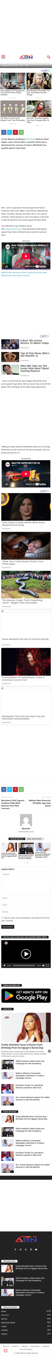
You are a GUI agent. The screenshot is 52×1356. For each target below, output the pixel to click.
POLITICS (5, 1315)
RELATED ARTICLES (17, 839)
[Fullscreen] (47, 965)
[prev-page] (24, 862)
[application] (26, 954)
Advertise (25, 1346)
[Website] (31, 1250)
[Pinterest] (15, 132)
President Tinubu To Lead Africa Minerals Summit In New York (29, 1086)
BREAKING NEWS (8, 1323)
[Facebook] (3, 132)
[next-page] (27, 862)
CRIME (4, 1326)
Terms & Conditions (26, 1349)
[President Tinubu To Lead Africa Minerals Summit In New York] (7, 1088)
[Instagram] (21, 1250)
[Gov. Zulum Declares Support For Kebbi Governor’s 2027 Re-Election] (7, 1100)
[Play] (4, 965)
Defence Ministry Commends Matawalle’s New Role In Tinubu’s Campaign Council (43, 855)
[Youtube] (36, 1250)
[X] (9, 132)
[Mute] (43, 965)
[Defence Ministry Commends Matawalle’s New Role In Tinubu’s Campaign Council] (43, 847)
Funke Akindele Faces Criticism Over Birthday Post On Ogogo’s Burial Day (9, 855)
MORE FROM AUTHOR (34, 839)
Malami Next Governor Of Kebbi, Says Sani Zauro (40, 803)
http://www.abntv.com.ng (26, 831)
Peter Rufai (30, 139)
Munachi (6, 65)
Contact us (15, 1346)
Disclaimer (46, 1346)
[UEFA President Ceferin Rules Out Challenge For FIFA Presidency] (26, 848)
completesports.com (13, 229)
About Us (6, 1346)
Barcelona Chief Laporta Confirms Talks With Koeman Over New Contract (12, 804)
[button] (26, 954)
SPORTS (4, 1330)
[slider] (24, 965)
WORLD (4, 1334)
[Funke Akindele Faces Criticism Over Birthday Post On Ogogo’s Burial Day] (9, 847)
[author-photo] (26, 820)
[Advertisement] (26, 27)
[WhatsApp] (21, 132)
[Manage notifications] (6, 1350)
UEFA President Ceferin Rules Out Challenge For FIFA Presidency (25, 856)
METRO (4, 1319)
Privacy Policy (35, 1346)
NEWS (3, 1311)
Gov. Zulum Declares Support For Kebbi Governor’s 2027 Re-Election (33, 1098)
